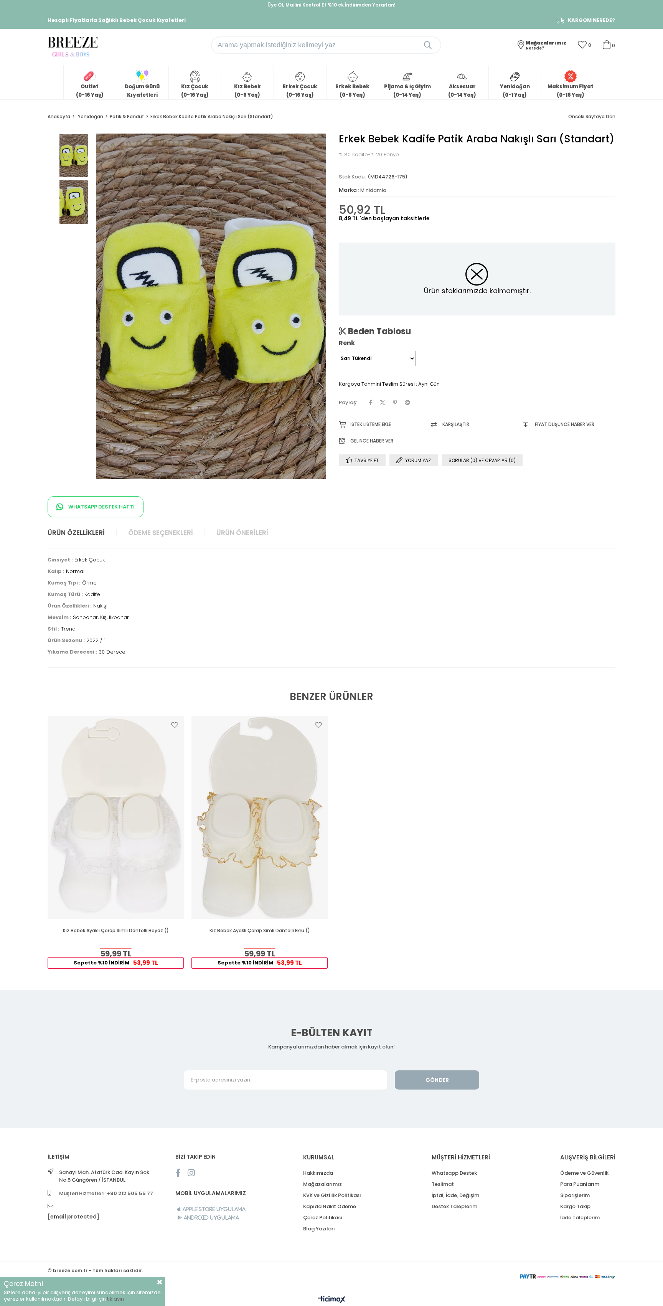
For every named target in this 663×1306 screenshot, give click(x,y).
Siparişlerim (575, 1195)
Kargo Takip (575, 1206)
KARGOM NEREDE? (591, 20)
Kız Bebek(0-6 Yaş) (247, 91)
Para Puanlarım (579, 1184)
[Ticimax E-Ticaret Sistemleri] (331, 1300)
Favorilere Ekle (174, 725)
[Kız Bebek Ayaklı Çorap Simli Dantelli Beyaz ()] (116, 817)
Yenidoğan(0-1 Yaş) (515, 91)
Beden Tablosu (378, 331)
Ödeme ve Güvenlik (584, 1173)
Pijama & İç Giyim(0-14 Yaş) (407, 91)
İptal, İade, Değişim (455, 1195)
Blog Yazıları (319, 1228)
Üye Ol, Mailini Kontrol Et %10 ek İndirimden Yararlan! (331, 5)
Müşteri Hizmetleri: (106, 1193)
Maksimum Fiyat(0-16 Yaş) (571, 91)
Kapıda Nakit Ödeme (329, 1206)
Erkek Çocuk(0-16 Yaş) (300, 91)
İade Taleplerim (580, 1217)
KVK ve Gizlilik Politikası (332, 1195)
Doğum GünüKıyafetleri (142, 91)
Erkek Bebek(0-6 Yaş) (352, 91)
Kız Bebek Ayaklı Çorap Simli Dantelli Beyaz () (116, 931)
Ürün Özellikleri (76, 533)
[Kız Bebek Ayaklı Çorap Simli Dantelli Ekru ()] (259, 817)
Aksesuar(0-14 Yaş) (462, 91)
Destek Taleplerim (454, 1206)
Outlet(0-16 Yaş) (90, 91)
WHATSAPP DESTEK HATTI (101, 506)
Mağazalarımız (322, 1184)
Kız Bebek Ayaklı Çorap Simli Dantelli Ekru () (259, 931)
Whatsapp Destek (454, 1173)
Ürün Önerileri (242, 533)
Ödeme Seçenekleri (160, 533)
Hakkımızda (318, 1173)
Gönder (437, 1080)
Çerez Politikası (322, 1217)
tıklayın (115, 1299)
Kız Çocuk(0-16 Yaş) (195, 91)
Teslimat (443, 1184)
